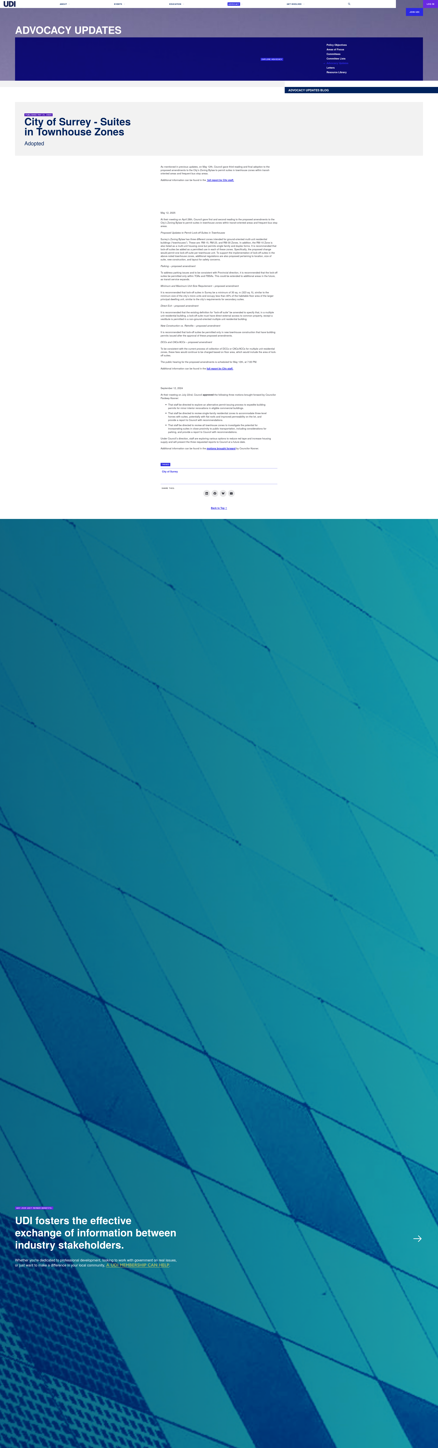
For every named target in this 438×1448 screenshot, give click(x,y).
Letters (331, 67)
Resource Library (337, 72)
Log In (430, 4)
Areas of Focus (335, 49)
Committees (333, 54)
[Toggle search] (349, 4)
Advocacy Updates (337, 63)
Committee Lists (336, 58)
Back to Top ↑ (219, 508)
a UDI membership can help (137, 1265)
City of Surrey (170, 471)
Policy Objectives (337, 45)
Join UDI (414, 11)
